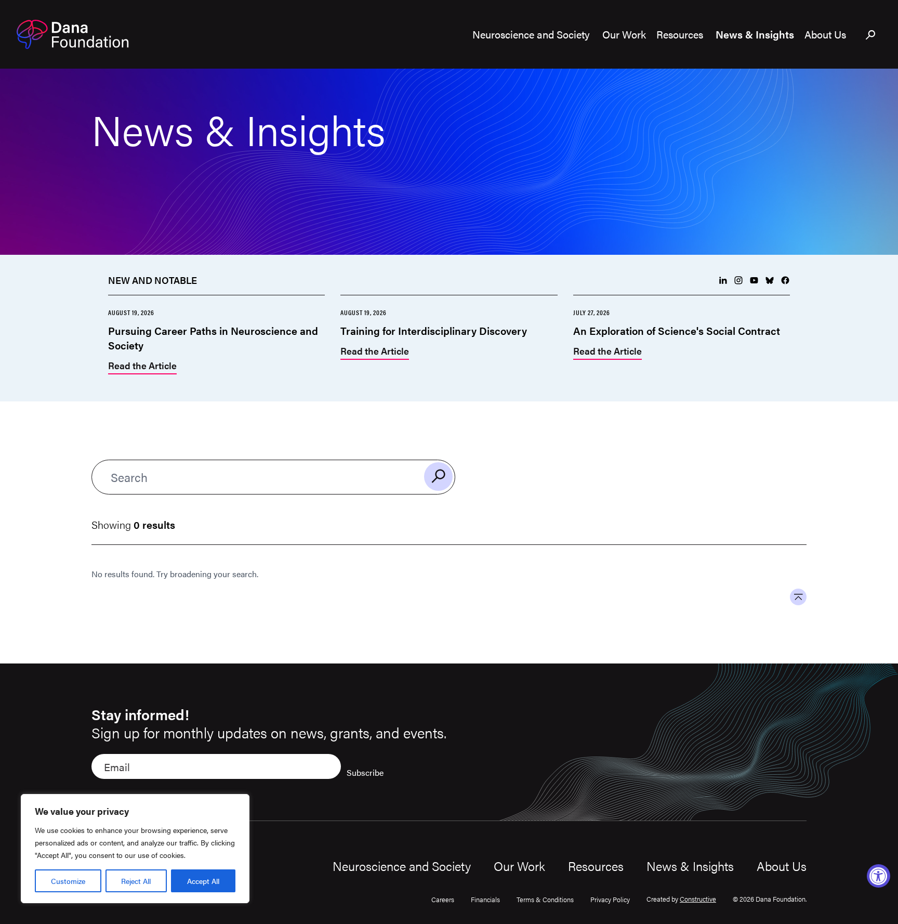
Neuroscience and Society (402, 866)
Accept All (203, 881)
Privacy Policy (610, 899)
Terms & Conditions (545, 899)
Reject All (136, 881)
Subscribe (365, 772)
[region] (135, 848)
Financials (485, 899)
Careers (442, 899)
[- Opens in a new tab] (723, 280)
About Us (782, 866)
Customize (68, 881)
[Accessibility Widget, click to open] (878, 876)
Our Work (519, 866)
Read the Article (142, 366)
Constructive (698, 899)
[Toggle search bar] (871, 35)
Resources (596, 866)
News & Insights (690, 866)
